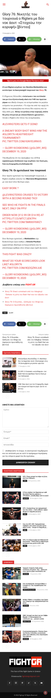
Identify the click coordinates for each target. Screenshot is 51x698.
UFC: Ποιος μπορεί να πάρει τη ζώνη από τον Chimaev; (35, 477)
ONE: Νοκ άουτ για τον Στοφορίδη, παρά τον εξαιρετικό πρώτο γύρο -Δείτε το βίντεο (33, 386)
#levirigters (11, 124)
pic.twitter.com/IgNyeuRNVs (21, 141)
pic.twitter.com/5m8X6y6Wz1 (22, 222)
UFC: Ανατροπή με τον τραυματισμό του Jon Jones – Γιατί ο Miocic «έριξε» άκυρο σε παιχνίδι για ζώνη (35, 509)
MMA (24, 481)
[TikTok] (28, 683)
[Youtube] (41, 683)
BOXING (25, 498)
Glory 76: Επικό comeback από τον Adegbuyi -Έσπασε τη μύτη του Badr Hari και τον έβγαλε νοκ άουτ (26, 294)
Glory (41, 90)
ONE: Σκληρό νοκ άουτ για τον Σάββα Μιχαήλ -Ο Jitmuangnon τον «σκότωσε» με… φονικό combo (35, 617)
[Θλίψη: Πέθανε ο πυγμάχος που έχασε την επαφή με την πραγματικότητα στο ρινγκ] (11, 605)
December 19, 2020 (14, 151)
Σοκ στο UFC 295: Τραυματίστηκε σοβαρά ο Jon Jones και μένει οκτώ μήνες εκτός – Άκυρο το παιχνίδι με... (35, 525)
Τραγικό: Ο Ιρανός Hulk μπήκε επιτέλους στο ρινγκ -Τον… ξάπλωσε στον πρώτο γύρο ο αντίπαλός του (35, 569)
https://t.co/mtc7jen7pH (19, 218)
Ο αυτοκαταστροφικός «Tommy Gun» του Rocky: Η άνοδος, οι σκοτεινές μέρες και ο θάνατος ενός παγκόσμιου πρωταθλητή (35, 634)
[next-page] (7, 396)
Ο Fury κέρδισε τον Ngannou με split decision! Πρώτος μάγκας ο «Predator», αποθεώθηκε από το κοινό (35, 494)
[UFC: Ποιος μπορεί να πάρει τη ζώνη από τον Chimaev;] (11, 482)
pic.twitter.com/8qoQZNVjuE (22, 267)
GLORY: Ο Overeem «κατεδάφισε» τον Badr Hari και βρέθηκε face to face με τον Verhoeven (32, 373)
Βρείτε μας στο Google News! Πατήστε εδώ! (25, 81)
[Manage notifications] (45, 693)
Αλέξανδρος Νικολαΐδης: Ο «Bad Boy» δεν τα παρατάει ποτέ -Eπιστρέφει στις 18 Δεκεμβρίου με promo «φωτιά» (33, 361)
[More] (44, 39)
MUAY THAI (26, 621)
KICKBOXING (6, 366)
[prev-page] (3, 396)
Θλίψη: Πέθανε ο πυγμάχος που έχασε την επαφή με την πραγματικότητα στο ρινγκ (35, 601)
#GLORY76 (8, 134)
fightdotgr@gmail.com (31, 676)
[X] (35, 683)
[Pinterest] (22, 683)
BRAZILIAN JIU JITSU (29, 590)
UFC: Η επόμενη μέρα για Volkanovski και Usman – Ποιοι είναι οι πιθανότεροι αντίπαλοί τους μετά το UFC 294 (35, 541)
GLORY (11, 313)
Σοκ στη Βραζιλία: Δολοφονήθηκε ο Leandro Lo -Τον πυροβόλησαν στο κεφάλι (34, 585)
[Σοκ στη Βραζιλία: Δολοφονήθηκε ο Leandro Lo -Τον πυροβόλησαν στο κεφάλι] (11, 589)
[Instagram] (16, 683)
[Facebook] (9, 683)
